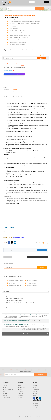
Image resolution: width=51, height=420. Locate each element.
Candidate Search (21, 391)
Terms (20, 416)
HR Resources (20, 395)
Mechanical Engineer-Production (16, 19)
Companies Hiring (6, 397)
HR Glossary (20, 397)
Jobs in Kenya (35, 405)
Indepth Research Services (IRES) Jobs (16, 280)
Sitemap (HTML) (36, 389)
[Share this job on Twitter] (12, 242)
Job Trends (5, 395)
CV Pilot (4, 387)
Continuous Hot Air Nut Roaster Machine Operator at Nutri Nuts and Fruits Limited (25, 21)
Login (37, 1)
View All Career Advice (25, 333)
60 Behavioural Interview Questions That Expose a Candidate (16, 324)
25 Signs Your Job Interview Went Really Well (13, 328)
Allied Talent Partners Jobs (32, 285)
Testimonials (35, 391)
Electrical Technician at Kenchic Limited (17, 30)
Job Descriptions (21, 399)
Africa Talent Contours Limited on (21, 233)
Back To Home (8, 256)
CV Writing (5, 393)
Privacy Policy (16, 416)
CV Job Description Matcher (8, 389)
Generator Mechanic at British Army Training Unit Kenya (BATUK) (22, 33)
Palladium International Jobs (32, 280)
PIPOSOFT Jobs (12, 283)
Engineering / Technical (17, 94)
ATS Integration (21, 393)
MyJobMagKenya (41, 416)
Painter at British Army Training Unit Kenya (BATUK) (20, 35)
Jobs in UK (35, 411)
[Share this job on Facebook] (9, 242)
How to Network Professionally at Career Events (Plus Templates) (16, 320)
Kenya (32, 1)
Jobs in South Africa (36, 409)
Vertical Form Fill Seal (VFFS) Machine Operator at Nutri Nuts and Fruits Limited (24, 23)
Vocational (15, 89)
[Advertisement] (37, 71)
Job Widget (35, 385)
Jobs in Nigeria (35, 407)
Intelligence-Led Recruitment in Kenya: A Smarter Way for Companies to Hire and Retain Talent (22, 314)
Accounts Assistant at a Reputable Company (14, 300)
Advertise (34, 395)
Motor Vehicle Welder (14, 28)
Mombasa (15, 93)
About (7, 416)
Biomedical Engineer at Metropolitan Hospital (18, 42)
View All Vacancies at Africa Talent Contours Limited (37, 256)
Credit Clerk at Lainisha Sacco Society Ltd (14, 307)
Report (46, 242)
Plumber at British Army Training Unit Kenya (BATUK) (20, 39)
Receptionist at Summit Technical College (14, 304)
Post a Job (20, 385)
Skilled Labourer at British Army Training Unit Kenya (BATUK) (21, 32)
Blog (4, 391)
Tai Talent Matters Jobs (31, 283)
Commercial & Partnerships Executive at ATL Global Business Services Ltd (19, 296)
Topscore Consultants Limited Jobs (15, 285)
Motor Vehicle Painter (14, 26)
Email (46, 55)
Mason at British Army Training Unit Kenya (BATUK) (19, 37)
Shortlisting (20, 389)
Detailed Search (9, 10)
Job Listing (5, 385)
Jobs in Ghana (35, 403)
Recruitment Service (21, 387)
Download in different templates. (18, 237)
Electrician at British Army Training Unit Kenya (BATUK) (20, 40)
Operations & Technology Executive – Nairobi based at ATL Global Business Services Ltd (22, 302)
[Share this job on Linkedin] (15, 242)
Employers (46, 1)
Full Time (14, 87)
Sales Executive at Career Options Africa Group (15, 298)
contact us (22, 65)
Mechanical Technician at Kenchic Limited (17, 44)
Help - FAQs (35, 393)
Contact (11, 416)
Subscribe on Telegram (42, 250)
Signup (41, 1)
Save (42, 55)
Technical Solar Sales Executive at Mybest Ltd (18, 25)
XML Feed (34, 387)
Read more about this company (7, 70)
